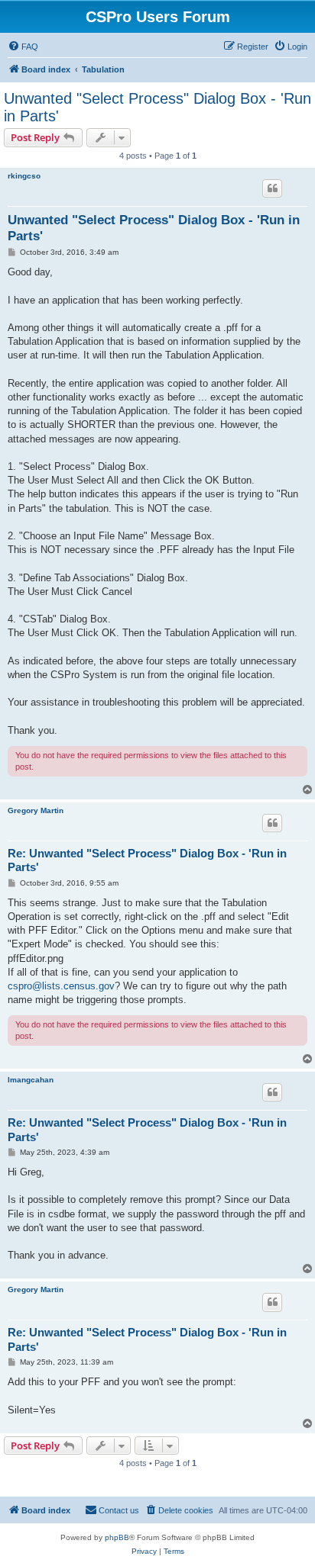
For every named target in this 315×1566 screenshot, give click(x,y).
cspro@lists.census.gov (61, 986)
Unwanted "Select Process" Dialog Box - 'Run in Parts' (157, 107)
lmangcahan (31, 1080)
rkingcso (24, 176)
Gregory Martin (35, 810)
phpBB (117, 1537)
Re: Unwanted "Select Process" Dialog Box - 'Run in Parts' (147, 860)
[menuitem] (23, 46)
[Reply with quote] (272, 188)
